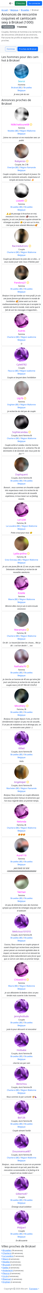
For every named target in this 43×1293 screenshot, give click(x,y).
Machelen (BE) (12, 788)
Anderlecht (7, 1270)
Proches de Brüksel (27, 49)
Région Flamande (29, 788)
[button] (11, 3)
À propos (33, 1288)
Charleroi (6, 1253)
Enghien (6, 1282)
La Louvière (7, 1256)
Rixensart (6, 1279)
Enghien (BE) (13, 404)
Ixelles (5, 1267)
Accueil (4, 10)
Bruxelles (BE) (17, 207)
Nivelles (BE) (13, 130)
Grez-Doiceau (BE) (13, 559)
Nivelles (6, 1262)
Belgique (14, 10)
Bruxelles (25, 10)
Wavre (5, 1259)
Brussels (6, 1264)
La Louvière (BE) (13, 526)
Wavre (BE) (13, 599)
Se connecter (34, 3)
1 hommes (22, 27)
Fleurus (6, 1273)
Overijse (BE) (13, 167)
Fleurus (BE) (13, 370)
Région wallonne (28, 337)
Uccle (5, 1276)
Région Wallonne (27, 130)
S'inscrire (20, 3)
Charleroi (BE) (13, 252)
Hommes (11, 49)
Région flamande (28, 167)
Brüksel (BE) (16, 87)
